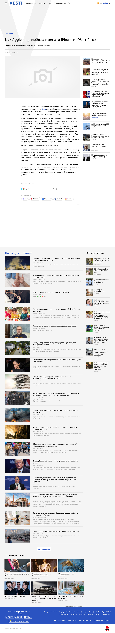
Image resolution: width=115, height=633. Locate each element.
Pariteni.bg (90, 614)
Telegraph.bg (107, 614)
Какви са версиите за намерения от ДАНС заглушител (55, 326)
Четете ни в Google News (20, 621)
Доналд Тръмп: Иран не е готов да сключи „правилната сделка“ (55, 462)
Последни (30, 3)
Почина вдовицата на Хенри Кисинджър (99, 156)
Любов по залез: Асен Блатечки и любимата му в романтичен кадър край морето (102, 315)
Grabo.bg (82, 614)
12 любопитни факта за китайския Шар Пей (101, 270)
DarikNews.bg (70, 612)
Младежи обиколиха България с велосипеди (101, 281)
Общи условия (72, 620)
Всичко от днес (44, 549)
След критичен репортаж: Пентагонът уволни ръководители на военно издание (52, 377)
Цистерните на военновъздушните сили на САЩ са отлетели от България (101, 352)
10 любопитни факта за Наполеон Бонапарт (40, 575)
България (41, 3)
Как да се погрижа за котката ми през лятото (100, 114)
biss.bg (93, 108)
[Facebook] (110, 622)
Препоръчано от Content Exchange (73, 606)
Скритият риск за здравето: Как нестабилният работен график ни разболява (55, 514)
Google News (48, 199)
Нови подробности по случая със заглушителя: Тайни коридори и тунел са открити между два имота (100, 83)
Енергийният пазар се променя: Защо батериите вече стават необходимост (99, 104)
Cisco (44, 109)
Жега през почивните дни (99, 290)
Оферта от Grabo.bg (38, 294)
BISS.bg (108, 612)
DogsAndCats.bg (89, 612)
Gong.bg (61, 612)
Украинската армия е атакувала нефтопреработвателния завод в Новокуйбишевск (56, 259)
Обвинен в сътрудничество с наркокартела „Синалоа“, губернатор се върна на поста (55, 445)
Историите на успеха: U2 (14, 596)
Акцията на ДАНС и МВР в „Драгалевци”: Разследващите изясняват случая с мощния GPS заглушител (56, 394)
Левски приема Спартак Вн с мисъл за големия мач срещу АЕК (101, 327)
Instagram (70, 199)
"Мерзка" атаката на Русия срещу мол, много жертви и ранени (100, 136)
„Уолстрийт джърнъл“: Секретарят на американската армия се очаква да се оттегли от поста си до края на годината (55, 480)
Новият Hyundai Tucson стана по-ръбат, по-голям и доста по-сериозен (43, 598)
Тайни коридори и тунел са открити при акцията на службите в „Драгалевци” (101, 366)
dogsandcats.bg (94, 117)
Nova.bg (79, 612)
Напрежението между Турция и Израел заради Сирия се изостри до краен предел (100, 93)
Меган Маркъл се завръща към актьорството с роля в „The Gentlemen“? (57, 361)
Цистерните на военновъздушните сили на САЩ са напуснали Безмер (100, 61)
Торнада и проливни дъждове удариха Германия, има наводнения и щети (55, 344)
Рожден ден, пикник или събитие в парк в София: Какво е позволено (56, 310)
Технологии (9, 33)
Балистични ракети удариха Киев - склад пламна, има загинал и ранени (55, 428)
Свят (50, 3)
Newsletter (36, 199)
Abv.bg (46, 612)
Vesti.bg (16, 3)
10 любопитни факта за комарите (67, 575)
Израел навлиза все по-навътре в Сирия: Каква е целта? (56, 531)
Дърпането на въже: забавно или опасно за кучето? (101, 260)
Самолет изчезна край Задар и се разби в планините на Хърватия (55, 411)
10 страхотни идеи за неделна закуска (70, 597)
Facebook (59, 199)
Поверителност (83, 620)
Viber (26, 199)
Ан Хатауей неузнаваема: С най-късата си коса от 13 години (101, 302)
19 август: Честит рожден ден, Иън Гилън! (16, 575)
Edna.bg (98, 614)
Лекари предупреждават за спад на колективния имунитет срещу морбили (57, 276)
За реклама (61, 620)
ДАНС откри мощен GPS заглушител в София (100, 125)
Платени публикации (96, 620)
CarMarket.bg (100, 612)
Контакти (107, 620)
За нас (54, 620)
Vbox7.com (53, 612)
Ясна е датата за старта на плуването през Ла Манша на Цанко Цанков (101, 339)
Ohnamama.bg (63, 614)
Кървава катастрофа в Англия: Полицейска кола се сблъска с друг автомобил (99, 71)
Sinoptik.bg (73, 614)
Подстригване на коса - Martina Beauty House (51, 292)
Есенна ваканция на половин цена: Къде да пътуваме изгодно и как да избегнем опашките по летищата (55, 496)
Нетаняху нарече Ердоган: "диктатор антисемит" (98, 146)
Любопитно (61, 3)
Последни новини (18, 253)
